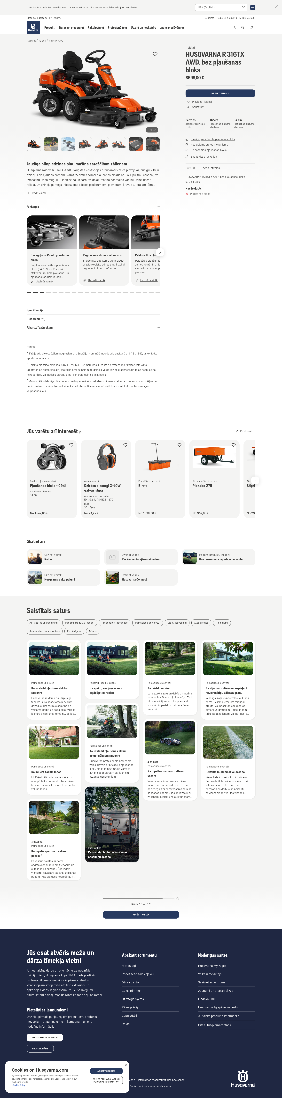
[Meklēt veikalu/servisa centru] (243, 27)
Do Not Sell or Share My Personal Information (106, 1080)
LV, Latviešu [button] (55, 18)
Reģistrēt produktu (227, 18)
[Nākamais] (160, 252)
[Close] (125, 1065)
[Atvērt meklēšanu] (234, 27)
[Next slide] (255, 480)
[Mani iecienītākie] (251, 27)
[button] (49, 27)
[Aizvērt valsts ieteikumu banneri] (276, 6)
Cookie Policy (19, 1085)
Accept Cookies (106, 1071)
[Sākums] (33, 27)
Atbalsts (209, 18)
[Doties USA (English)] (252, 7)
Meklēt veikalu (247, 18)
